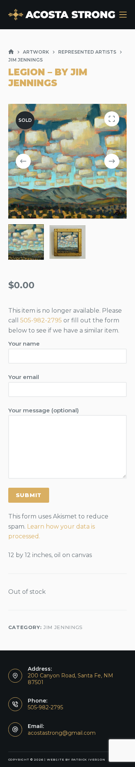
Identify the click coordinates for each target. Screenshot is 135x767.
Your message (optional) (43, 410)
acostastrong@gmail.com (62, 733)
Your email (23, 377)
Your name (24, 343)
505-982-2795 (41, 320)
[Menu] (123, 14)
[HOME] (11, 52)
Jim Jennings (63, 627)
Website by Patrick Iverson (76, 759)
